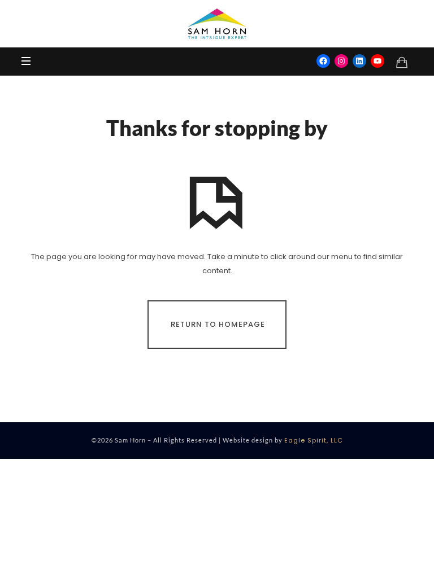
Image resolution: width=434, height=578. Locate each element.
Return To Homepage (218, 323)
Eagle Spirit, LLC (313, 440)
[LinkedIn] (359, 61)
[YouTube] (377, 61)
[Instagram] (341, 61)
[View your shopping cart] (401, 62)
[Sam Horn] (217, 23)
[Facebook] (323, 61)
